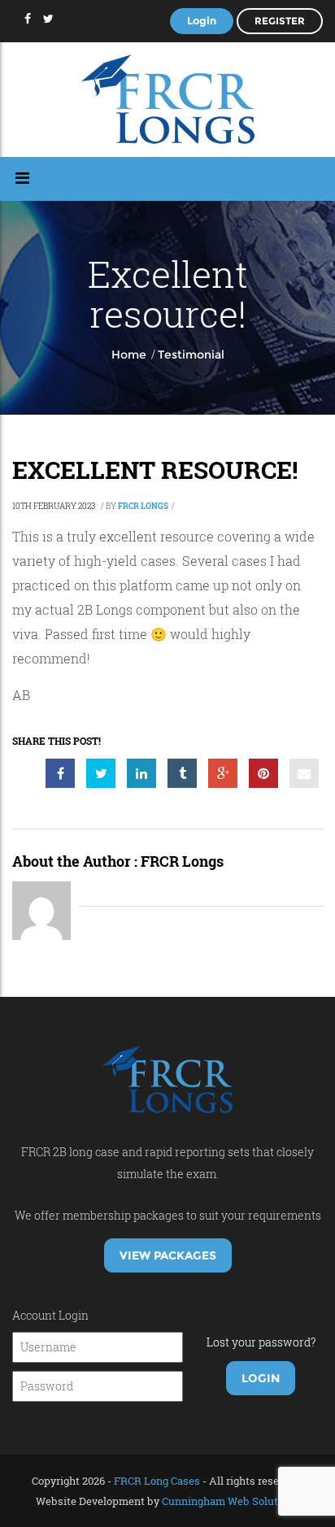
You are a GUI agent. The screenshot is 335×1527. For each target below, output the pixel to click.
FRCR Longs (143, 506)
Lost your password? (261, 1342)
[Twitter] (48, 18)
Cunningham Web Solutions (230, 1501)
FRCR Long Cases (157, 1480)
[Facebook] (27, 18)
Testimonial (191, 354)
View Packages (168, 1255)
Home (128, 354)
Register (280, 21)
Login (201, 20)
